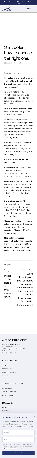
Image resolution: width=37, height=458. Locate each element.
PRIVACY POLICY (7, 388)
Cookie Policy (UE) (8, 395)
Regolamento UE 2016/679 (9, 448)
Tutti (9, 264)
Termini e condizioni (9, 391)
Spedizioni (5, 365)
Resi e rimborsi (7, 369)
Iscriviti (18, 453)
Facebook (5, 407)
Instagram (5, 410)
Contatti (5, 376)
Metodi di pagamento (9, 372)
